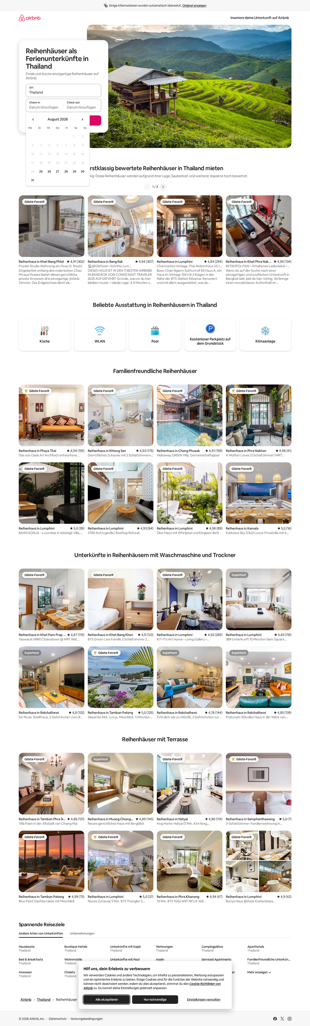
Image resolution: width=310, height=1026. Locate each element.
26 (49, 171)
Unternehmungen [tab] (82, 933)
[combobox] (63, 92)
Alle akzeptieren (106, 999)
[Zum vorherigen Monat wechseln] (33, 119)
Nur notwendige (155, 999)
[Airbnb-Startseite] (29, 18)
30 (82, 171)
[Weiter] (163, 186)
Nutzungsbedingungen (87, 1019)
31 (32, 180)
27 (57, 171)
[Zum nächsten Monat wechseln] (82, 119)
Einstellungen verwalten (203, 999)
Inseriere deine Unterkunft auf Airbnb (260, 18)
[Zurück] (147, 186)
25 (41, 171)
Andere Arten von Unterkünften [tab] (41, 933)
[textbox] (44, 107)
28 (66, 171)
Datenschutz (58, 1019)
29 (74, 171)
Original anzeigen (194, 5)
